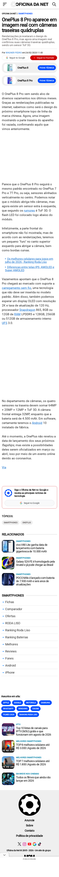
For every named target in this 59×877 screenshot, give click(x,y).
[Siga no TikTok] (40, 844)
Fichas (9, 602)
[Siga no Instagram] (24, 844)
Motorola (31, 703)
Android (37, 423)
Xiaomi (35, 709)
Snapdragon (27, 310)
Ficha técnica (47, 68)
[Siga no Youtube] (29, 844)
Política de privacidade (29, 835)
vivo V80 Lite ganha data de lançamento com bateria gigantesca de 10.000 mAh (32, 548)
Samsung (45, 703)
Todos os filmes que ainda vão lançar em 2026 (33, 779)
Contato (29, 830)
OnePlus (26, 523)
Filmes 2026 (8, 715)
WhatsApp (8, 709)
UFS (4, 323)
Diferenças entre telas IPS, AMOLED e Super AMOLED (29, 269)
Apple (6, 703)
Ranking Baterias (16, 637)
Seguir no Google (17, 58)
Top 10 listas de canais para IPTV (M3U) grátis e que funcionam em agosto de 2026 (33, 731)
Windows (22, 709)
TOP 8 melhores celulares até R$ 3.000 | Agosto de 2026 (33, 746)
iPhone (10, 672)
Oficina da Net (9, 13)
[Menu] (5, 4)
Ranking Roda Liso (17, 630)
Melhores (11, 644)
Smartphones (25, 13)
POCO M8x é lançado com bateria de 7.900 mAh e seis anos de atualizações (35, 581)
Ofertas (10, 616)
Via (4, 467)
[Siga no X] (19, 844)
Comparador (13, 609)
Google (17, 703)
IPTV (18, 724)
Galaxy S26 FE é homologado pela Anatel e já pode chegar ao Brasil (35, 563)
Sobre (29, 825)
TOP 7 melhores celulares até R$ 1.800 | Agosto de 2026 (33, 762)
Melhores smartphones (28, 741)
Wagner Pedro (14, 52)
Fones (9, 658)
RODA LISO (12, 623)
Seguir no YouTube (45, 58)
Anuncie (29, 820)
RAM (17, 314)
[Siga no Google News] (35, 844)
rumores (29, 210)
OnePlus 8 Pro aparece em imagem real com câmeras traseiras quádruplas (29, 25)
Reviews (11, 651)
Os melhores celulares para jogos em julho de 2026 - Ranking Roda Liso (29, 260)
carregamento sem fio (16, 288)
